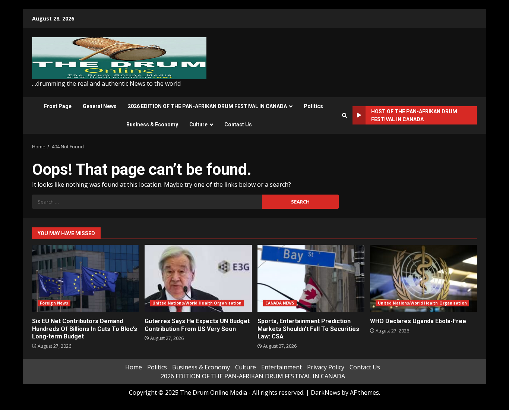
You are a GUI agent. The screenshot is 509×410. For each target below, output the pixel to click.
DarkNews (325, 392)
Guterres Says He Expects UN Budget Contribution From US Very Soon (198, 278)
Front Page (58, 106)
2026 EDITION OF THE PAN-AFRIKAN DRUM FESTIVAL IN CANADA (207, 106)
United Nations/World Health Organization (196, 303)
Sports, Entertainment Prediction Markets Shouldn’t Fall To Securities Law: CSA (310, 278)
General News (100, 106)
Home (133, 367)
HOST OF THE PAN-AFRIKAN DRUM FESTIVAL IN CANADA (414, 115)
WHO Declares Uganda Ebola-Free (423, 278)
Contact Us (238, 124)
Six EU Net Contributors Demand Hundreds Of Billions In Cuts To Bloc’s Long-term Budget (85, 278)
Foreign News (54, 303)
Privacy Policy (325, 367)
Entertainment (281, 367)
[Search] (344, 115)
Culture (198, 124)
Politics (313, 106)
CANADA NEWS (279, 303)
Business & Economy (152, 124)
